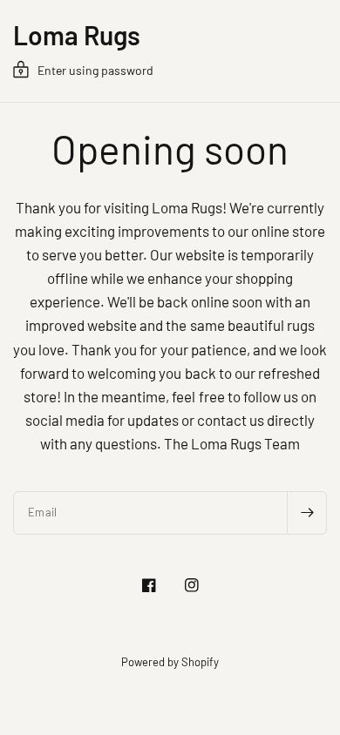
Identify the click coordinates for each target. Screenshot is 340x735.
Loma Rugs (76, 35)
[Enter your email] (307, 513)
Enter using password (95, 70)
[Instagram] (192, 585)
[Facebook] (149, 585)
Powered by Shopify (170, 662)
